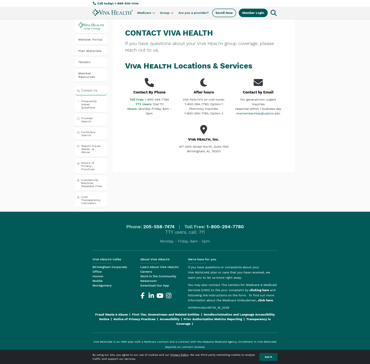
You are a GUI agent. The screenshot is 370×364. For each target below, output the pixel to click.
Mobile (97, 281)
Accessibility (169, 319)
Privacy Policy (179, 354)
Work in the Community (158, 276)
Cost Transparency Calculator (90, 200)
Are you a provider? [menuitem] (193, 13)
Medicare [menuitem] (144, 13)
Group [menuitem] (164, 13)
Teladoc (84, 62)
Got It (268, 356)
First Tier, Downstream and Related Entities (165, 314)
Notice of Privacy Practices (88, 166)
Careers (146, 271)
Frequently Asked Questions (89, 104)
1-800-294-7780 (225, 226)
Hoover (97, 276)
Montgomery (102, 285)
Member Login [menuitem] (253, 13)
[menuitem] (112, 12)
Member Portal (90, 39)
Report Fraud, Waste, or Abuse (91, 149)
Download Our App (154, 285)
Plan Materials (89, 51)
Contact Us (89, 90)
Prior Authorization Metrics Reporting (213, 319)
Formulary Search (88, 134)
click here (265, 300)
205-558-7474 (159, 226)
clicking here (259, 290)
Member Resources (86, 75)
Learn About (159, 267)
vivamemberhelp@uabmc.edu (258, 113)
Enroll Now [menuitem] (224, 13)
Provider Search (87, 120)
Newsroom (148, 281)
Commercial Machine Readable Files (91, 183)
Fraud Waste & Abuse (111, 314)
